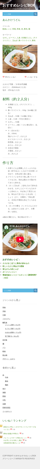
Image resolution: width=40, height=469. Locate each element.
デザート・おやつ (9, 359)
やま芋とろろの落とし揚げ (12, 440)
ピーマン (12, 37)
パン (4, 347)
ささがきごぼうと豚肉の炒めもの (16, 263)
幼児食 (5, 340)
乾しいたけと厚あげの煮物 (13, 266)
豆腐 (4, 404)
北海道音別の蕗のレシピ (12, 443)
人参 (18, 37)
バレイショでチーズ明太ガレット (15, 438)
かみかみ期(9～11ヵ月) (13, 332)
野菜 (4, 396)
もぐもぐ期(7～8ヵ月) (12, 328)
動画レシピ (7, 29)
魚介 (4, 388)
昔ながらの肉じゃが (11, 269)
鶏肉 (6, 385)
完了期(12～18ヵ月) (12, 336)
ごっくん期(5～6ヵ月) (12, 325)
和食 (18, 29)
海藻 (4, 392)
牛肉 (6, 377)
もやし (5, 37)
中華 (4, 315)
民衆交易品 (6, 407)
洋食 (4, 311)
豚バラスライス (25, 40)
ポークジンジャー (10, 272)
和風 (14, 29)
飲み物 (5, 355)
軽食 (4, 351)
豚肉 (25, 29)
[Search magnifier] (35, 14)
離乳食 (5, 322)
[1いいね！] (25, 77)
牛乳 (4, 400)
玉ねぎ (15, 40)
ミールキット (7, 411)
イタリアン (6, 319)
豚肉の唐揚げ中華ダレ (11, 433)
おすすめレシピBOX (19, 5)
